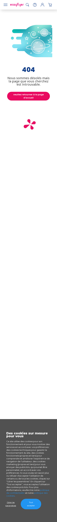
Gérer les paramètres (10, 504)
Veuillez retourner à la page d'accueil (28, 96)
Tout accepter (31, 504)
